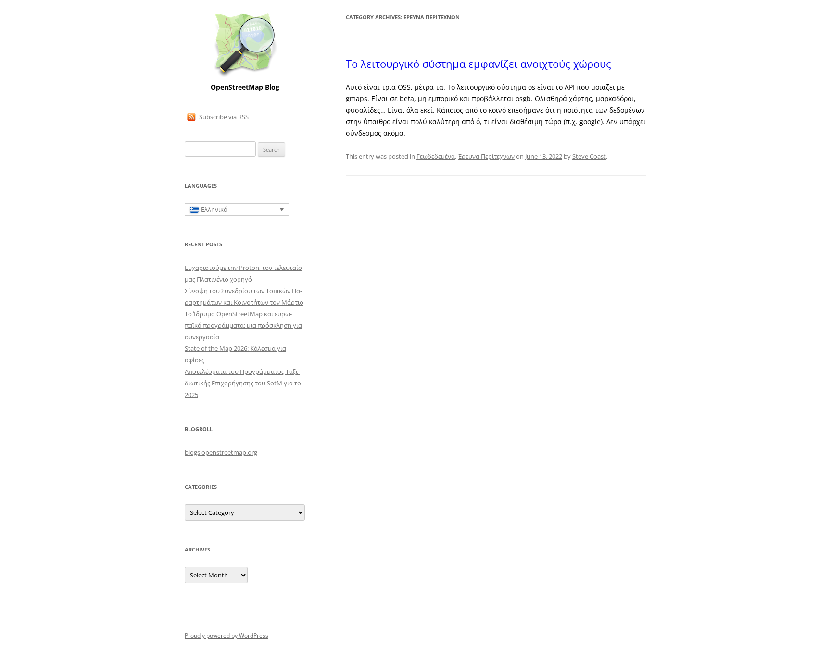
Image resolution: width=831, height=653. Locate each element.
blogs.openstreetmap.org (221, 452)
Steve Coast (589, 156)
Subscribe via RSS (224, 117)
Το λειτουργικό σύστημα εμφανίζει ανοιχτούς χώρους (478, 63)
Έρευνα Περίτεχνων (486, 156)
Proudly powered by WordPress (226, 635)
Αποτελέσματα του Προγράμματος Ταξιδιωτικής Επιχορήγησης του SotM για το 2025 (243, 383)
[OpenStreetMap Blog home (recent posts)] (245, 75)
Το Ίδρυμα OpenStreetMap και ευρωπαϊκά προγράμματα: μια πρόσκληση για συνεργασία (243, 325)
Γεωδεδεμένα (435, 156)
